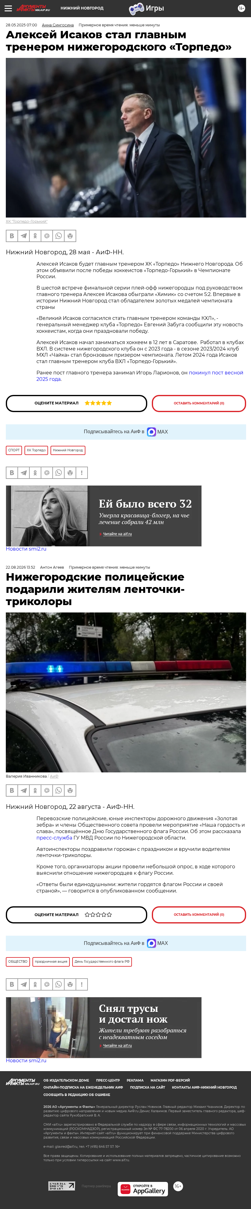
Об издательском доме (66, 1080)
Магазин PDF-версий (170, 1080)
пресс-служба (54, 838)
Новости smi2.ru (26, 549)
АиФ (54, 776)
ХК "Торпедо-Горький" (26, 221)
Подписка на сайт (147, 1088)
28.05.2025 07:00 (21, 25)
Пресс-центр (108, 1080)
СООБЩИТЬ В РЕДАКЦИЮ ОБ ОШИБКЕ (76, 1095)
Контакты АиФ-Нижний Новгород (204, 1088)
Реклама (135, 1080)
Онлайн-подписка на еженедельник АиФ (83, 1088)
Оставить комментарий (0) (199, 403)
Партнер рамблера (96, 1186)
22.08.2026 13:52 (20, 567)
